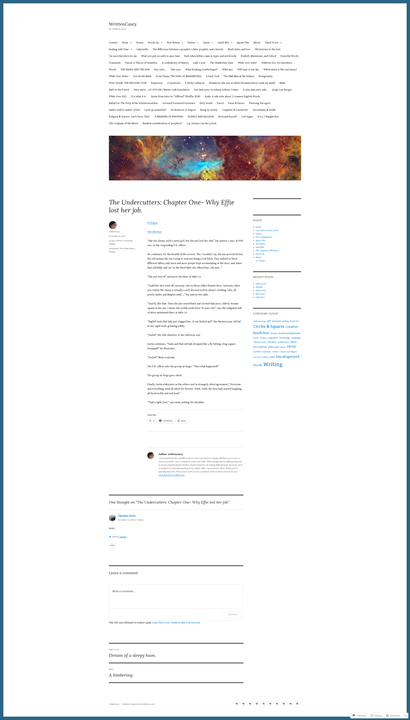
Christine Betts (127, 515)
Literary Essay (259, 342)
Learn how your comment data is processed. (176, 622)
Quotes (257, 351)
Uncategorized (287, 356)
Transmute (115, 62)
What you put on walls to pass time (160, 56)
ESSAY (256, 338)
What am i (227, 69)
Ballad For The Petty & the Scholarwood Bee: (133, 103)
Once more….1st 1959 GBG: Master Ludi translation (161, 89)
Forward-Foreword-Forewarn (179, 103)
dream (274, 333)
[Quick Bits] (277, 704)
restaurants (114, 248)
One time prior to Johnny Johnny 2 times (216, 89)
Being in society (209, 110)
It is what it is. (138, 96)
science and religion (288, 352)
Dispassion (157, 83)
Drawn (139, 42)
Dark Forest (261, 290)
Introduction (154, 231)
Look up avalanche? (155, 110)
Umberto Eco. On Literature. (276, 62)
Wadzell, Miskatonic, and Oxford (258, 56)
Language (296, 337)
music (293, 341)
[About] (297, 704)
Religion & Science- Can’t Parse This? (129, 116)
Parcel (220, 103)
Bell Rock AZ (261, 284)
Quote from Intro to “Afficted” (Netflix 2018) (175, 96)
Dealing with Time (119, 49)
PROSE (120, 241)
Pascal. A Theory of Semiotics (141, 62)
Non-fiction (173, 42)
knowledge (284, 338)
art (269, 321)
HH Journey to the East (267, 49)
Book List (294, 321)
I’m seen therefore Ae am (123, 56)
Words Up (153, 42)
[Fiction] (250, 704)
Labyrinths (142, 49)
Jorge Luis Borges (282, 89)
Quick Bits (223, 42)
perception (260, 346)
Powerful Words (289, 56)
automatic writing (280, 321)
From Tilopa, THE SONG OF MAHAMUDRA (178, 76)
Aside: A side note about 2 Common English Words (232, 96)
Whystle (259, 287)
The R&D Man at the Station (239, 76)
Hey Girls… (160, 69)
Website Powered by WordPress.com (138, 704)
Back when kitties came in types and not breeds (210, 56)
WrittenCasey (122, 24)
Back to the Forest (119, 89)
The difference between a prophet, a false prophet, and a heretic (188, 49)
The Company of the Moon (123, 123)
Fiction (191, 42)
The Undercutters (127, 248)
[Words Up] (290, 704)
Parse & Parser (236, 103)
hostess (112, 241)
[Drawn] (236, 704)
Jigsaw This (243, 42)
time (272, 357)
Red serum (260, 294)
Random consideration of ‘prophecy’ (162, 123)
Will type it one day (248, 69)
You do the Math (142, 76)
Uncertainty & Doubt (264, 110)
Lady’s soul (199, 62)
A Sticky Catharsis (195, 83)
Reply (112, 545)
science (275, 351)
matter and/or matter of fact (124, 110)
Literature (272, 342)
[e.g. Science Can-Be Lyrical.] (243, 704)
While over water (247, 62)
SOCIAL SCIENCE (260, 357)
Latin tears (260, 297)
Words (112, 69)
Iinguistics (273, 338)
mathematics (283, 342)
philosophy (273, 347)
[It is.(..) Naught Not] (257, 704)
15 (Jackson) (173, 83)
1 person (122, 537)
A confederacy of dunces (175, 62)
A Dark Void (212, 76)
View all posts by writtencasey (172, 475)
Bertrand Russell (227, 116)
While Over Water (119, 76)
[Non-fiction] (270, 704)
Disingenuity (266, 76)
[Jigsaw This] (263, 704)
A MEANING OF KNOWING (169, 116)
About (257, 42)
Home (125, 42)
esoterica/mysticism (289, 333)
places (283, 347)
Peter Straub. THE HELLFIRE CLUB (127, 83)
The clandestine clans (221, 62)
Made (282, 83)
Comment (232, 614)
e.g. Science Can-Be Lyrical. (202, 123)
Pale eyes (176, 69)
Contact (113, 42)
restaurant (127, 241)
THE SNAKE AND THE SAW (135, 69)
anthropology (259, 321)
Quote (206, 42)
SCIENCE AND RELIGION (201, 116)
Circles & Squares (268, 326)
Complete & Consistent (235, 110)
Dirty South (206, 103)
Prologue (152, 222)
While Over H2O (118, 96)
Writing (112, 244)
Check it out (271, 42)
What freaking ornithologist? (201, 69)
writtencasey (114, 232)
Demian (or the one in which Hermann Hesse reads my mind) (242, 83)
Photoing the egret (260, 103)
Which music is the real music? (280, 69)
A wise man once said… (255, 89)
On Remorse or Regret (183, 110)
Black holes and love (239, 49)
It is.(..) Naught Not (268, 116)
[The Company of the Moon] (284, 704)
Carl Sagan (247, 116)
